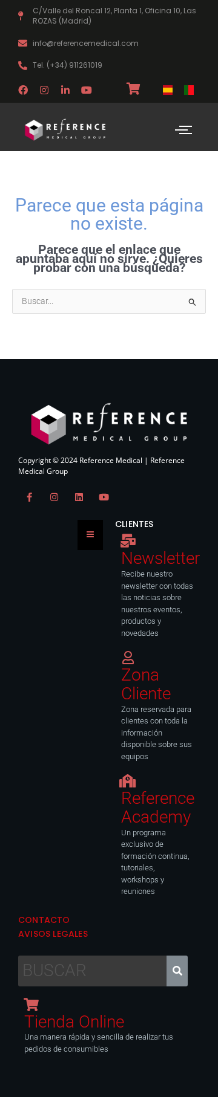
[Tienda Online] (31, 1004)
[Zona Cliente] (127, 657)
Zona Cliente (146, 684)
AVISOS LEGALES (53, 934)
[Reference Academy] (127, 781)
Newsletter (160, 558)
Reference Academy (157, 807)
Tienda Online (74, 1022)
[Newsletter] (127, 541)
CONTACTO (44, 920)
